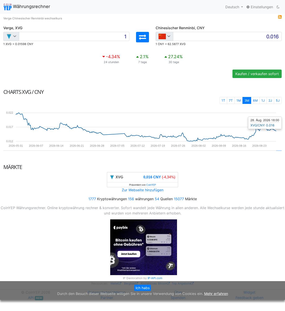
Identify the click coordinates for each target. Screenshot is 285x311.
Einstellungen (261, 7)
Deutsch (232, 7)
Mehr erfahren (216, 293)
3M (246, 100)
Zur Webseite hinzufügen (142, 190)
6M (255, 100)
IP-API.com (155, 278)
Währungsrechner (31, 6)
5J (278, 100)
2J (270, 100)
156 (131, 199)
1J (263, 100)
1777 (92, 199)
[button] (142, 37)
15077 (179, 199)
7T (231, 100)
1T (223, 100)
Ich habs (143, 288)
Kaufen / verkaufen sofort (257, 74)
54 (157, 199)
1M (238, 100)
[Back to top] (275, 301)
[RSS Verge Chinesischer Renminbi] (280, 16)
